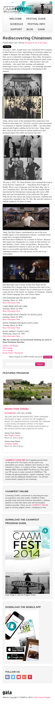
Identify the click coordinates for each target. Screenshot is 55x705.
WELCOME (15, 18)
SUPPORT (16, 29)
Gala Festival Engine (42, 697)
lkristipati (28, 43)
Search (40, 364)
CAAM (41, 29)
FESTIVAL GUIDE (36, 18)
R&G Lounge (8, 348)
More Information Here (11, 303)
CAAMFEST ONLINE (40, 505)
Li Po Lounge (8, 351)
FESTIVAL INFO (36, 24)
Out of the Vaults (40, 43)
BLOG (30, 29)
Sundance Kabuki (11, 444)
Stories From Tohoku (17, 409)
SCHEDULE (16, 24)
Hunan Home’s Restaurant (13, 353)
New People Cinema (12, 435)
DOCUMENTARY (10, 413)
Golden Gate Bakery (10, 346)
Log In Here (47, 357)
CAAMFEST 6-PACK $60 (15, 460)
